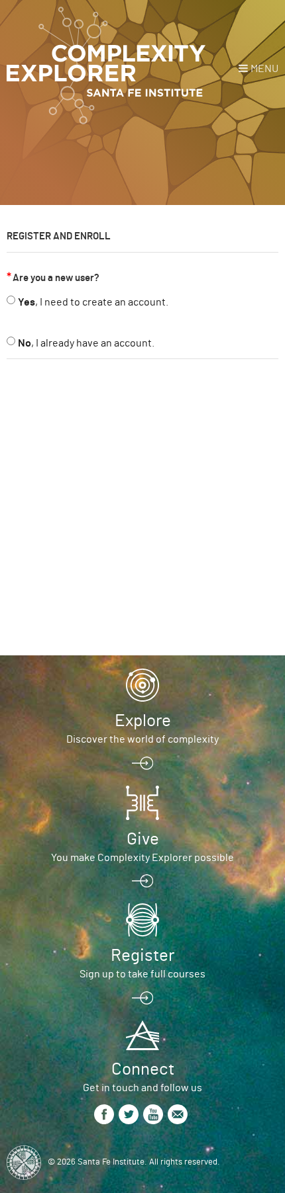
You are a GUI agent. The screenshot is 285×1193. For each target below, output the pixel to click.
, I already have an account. (86, 343)
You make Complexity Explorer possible (142, 857)
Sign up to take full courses (142, 974)
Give (143, 839)
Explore (143, 720)
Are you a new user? (56, 278)
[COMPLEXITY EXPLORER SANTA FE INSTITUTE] (106, 66)
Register (142, 955)
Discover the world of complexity (142, 739)
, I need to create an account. (93, 302)
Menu (264, 68)
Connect (142, 1069)
